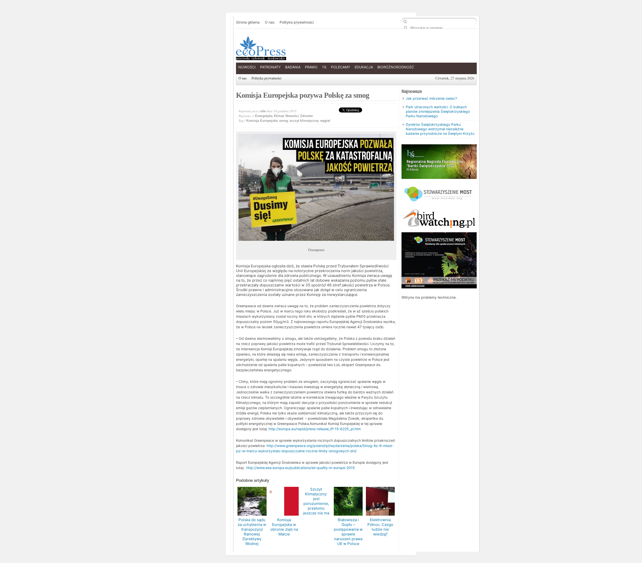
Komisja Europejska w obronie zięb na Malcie (284, 526)
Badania (292, 67)
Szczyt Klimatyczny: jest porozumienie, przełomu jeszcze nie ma (316, 501)
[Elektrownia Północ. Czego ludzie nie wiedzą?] (380, 501)
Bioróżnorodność (395, 67)
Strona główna (248, 22)
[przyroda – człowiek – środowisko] (260, 56)
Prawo (311, 67)
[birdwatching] (439, 228)
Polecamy (340, 67)
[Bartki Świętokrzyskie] (439, 177)
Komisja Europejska (262, 121)
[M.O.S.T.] (439, 287)
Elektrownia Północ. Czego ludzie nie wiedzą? (380, 526)
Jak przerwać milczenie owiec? (431, 98)
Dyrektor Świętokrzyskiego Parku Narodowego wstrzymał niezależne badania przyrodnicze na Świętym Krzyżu (440, 129)
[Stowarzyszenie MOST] (439, 203)
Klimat (279, 116)
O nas (269, 22)
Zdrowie (306, 116)
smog (283, 121)
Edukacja (364, 67)
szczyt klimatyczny (304, 121)
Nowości (247, 67)
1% (324, 67)
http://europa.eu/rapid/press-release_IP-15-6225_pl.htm (315, 429)
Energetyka (263, 116)
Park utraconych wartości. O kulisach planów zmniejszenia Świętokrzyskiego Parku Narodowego (438, 111)
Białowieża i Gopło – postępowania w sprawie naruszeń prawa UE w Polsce (348, 531)
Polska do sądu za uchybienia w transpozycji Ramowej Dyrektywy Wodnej (252, 531)
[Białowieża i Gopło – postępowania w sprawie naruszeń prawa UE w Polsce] (348, 501)
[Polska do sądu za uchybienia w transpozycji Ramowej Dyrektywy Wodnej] (251, 501)
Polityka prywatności (297, 22)
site (263, 111)
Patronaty (270, 67)
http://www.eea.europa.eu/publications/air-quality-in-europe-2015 (300, 468)
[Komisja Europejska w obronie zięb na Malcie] (284, 501)
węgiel (325, 121)
